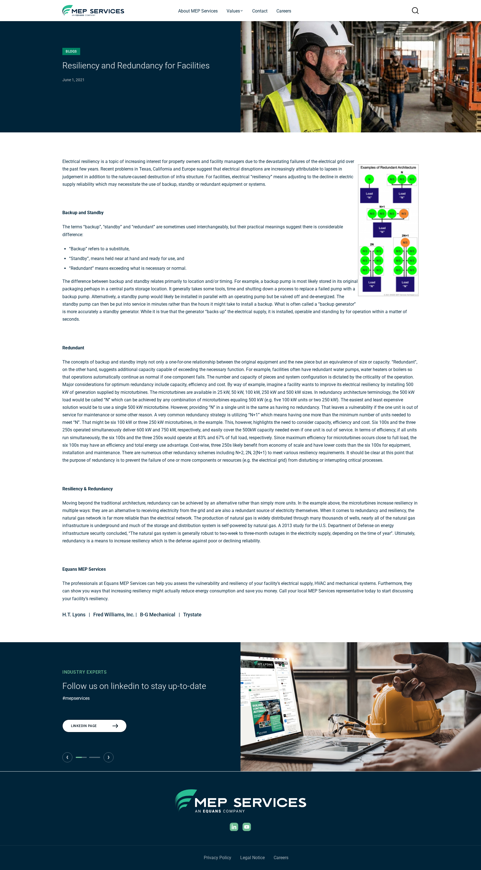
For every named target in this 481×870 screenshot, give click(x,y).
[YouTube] (247, 827)
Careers (283, 11)
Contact (260, 11)
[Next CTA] (109, 757)
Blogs (71, 51)
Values (233, 11)
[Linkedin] (234, 827)
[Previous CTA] (67, 757)
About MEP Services (198, 11)
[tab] (81, 757)
